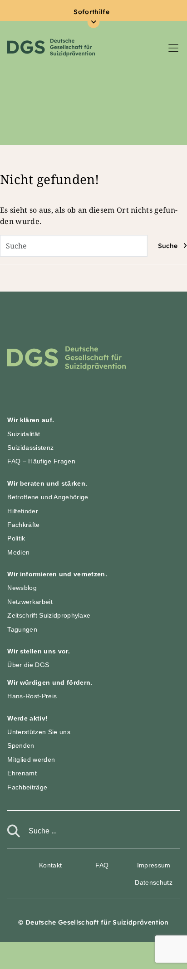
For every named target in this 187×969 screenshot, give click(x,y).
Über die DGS (28, 664)
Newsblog (22, 587)
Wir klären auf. (30, 420)
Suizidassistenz (30, 447)
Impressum (154, 865)
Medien (18, 552)
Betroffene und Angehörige (47, 497)
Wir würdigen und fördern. (49, 682)
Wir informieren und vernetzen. (57, 574)
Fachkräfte (23, 524)
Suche (167, 246)
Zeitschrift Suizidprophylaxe (48, 615)
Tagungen (22, 629)
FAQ (101, 865)
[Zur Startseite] (66, 358)
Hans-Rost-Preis (32, 696)
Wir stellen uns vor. (38, 651)
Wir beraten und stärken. (47, 483)
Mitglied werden (31, 759)
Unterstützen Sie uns (38, 731)
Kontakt (50, 865)
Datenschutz (153, 882)
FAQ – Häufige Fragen (41, 461)
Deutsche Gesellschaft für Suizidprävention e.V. (51, 48)
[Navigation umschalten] (173, 47)
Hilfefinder (22, 511)
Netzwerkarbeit (29, 601)
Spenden (20, 745)
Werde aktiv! (27, 718)
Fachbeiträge (27, 787)
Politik (16, 538)
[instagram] (16, 864)
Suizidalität (23, 434)
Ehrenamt (22, 773)
